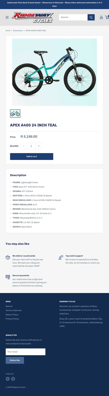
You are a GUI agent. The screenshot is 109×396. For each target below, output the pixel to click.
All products (18, 31)
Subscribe (15, 360)
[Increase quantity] (39, 146)
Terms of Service (14, 310)
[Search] (91, 17)
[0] (107, 17)
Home (8, 31)
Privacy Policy (12, 319)
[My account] (101, 17)
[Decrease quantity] (24, 146)
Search (9, 306)
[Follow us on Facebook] (8, 379)
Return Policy (12, 314)
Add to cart (31, 156)
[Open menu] (7, 17)
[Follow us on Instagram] (13, 379)
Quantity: (14, 146)
